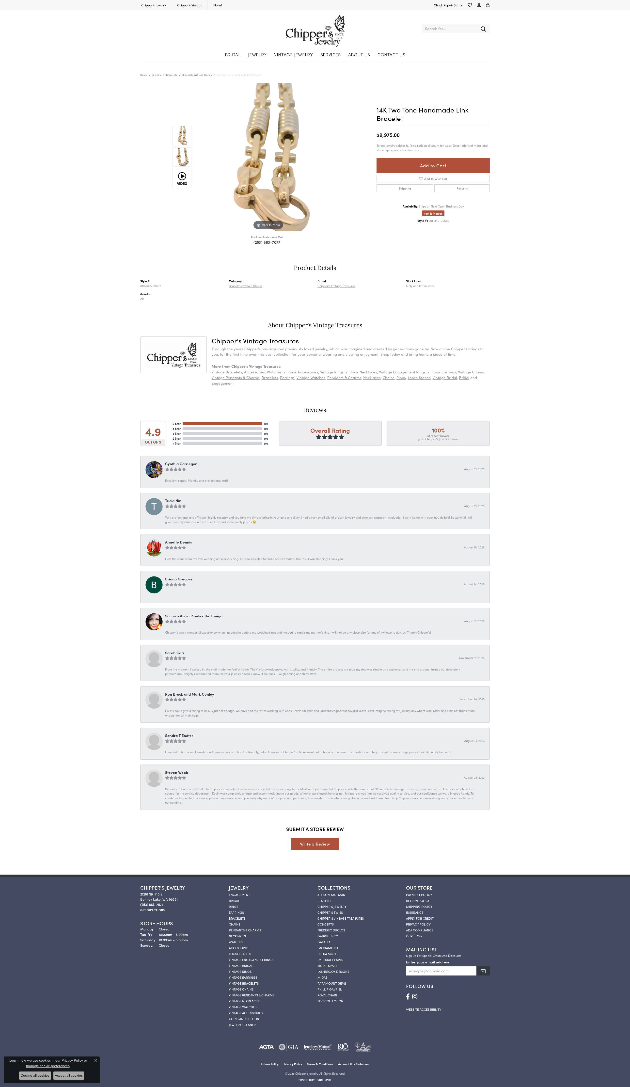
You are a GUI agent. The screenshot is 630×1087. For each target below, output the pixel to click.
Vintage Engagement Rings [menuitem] (251, 959)
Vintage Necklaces (361, 371)
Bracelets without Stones (197, 75)
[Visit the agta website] (266, 1047)
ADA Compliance (419, 930)
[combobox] (449, 28)
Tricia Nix (173, 500)
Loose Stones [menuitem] (240, 953)
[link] (153, 5)
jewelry (156, 75)
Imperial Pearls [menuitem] (330, 959)
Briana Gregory (178, 578)
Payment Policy (419, 894)
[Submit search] (483, 28)
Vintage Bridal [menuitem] (241, 965)
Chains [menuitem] (234, 924)
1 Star (177, 443)
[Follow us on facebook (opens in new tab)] (408, 997)
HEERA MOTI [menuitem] (326, 953)
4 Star (177, 428)
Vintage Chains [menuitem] (241, 989)
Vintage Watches (311, 377)
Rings (401, 377)
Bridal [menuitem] (234, 900)
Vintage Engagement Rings (402, 371)
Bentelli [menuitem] (324, 900)
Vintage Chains (471, 371)
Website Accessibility (423, 1009)
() (266, 423)
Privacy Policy (418, 924)
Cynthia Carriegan (181, 463)
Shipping (404, 188)
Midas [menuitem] (322, 977)
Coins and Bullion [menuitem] (244, 1018)
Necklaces (372, 377)
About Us (359, 54)
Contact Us (391, 54)
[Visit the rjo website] (343, 1047)
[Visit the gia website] (289, 1047)
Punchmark (323, 1080)
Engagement (223, 383)
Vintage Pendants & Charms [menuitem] (251, 995)
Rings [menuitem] (233, 906)
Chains (388, 377)
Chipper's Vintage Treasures (336, 286)
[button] (470, 5)
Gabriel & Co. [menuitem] (328, 936)
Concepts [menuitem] (325, 924)
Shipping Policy (419, 906)
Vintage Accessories (301, 371)
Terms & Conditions (320, 1064)
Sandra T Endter (179, 735)
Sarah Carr (174, 652)
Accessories (254, 371)
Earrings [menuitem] (236, 912)
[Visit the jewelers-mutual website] (317, 1047)
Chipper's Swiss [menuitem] (330, 912)
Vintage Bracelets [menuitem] (244, 983)
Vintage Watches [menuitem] (242, 1007)
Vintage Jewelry (293, 54)
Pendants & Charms (344, 377)
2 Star (177, 438)
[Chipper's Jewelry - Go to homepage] (315, 29)
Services (330, 54)
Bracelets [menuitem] (237, 918)
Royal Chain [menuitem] (327, 995)
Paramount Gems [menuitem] (331, 983)
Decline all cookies (35, 1075)
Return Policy (418, 900)
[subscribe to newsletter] (483, 970)
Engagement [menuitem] (239, 894)
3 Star (177, 433)
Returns (462, 188)
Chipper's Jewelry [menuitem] (331, 906)
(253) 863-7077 (267, 242)
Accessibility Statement (354, 1064)
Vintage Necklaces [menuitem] (244, 1001)
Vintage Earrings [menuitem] (243, 977)
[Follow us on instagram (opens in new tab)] (414, 997)
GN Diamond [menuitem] (327, 947)
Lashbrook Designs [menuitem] (333, 971)
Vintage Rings (332, 371)
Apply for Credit (420, 918)
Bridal (233, 54)
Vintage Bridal (445, 377)
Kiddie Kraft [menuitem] (327, 965)
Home (143, 75)
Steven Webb (176, 772)
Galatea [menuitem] (324, 942)
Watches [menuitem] (236, 942)
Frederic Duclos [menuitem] (331, 930)
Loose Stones (419, 377)
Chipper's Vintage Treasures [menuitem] (340, 918)
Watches (274, 371)
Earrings (287, 377)
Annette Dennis (178, 541)
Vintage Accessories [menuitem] (246, 1012)
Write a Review (315, 844)
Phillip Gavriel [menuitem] (329, 989)
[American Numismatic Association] (362, 1047)
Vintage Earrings (441, 371)
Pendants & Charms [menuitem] (245, 930)
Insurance (414, 912)
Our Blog (414, 936)
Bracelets (171, 75)
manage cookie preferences (48, 1066)
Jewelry (257, 54)
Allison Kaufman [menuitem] (331, 894)
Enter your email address (428, 961)
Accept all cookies (69, 1075)
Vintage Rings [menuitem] (240, 971)
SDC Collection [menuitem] (330, 1001)
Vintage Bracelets (227, 371)
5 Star (177, 423)
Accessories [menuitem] (239, 947)
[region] (268, 157)
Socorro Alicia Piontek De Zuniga (193, 615)
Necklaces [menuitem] (237, 936)
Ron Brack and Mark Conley (189, 694)
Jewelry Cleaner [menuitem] (242, 1024)
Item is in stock (433, 213)
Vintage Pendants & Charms (236, 377)
